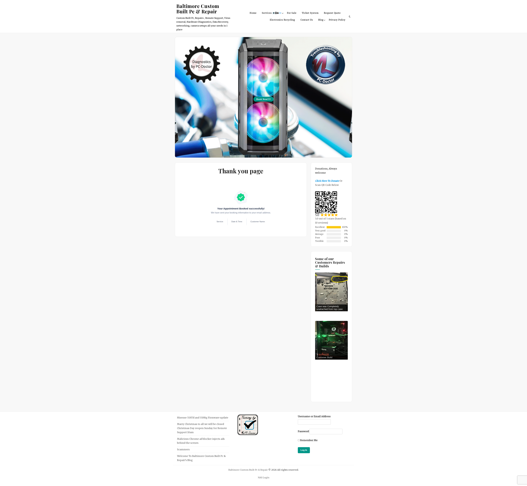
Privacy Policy (337, 20)
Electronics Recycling (282, 20)
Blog (320, 20)
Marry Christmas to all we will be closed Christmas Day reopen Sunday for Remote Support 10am (202, 428)
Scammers (183, 449)
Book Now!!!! (263, 99)
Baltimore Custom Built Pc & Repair (197, 9)
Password (303, 431)
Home (253, 13)
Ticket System (310, 13)
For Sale (291, 13)
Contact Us (306, 20)
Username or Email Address (314, 416)
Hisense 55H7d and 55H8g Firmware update (202, 417)
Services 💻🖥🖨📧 (272, 13)
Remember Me (309, 440)
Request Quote (332, 13)
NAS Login (263, 477)
